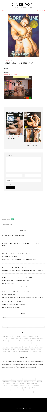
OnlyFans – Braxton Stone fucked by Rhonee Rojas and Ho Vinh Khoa (16, 291)
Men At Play (28, 345)
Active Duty (5, 336)
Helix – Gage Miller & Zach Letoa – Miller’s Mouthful (13, 301)
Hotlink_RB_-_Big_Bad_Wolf (10, 70)
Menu (3, 10)
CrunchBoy (25, 338)
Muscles (15, 60)
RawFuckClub (20, 349)
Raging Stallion (6, 349)
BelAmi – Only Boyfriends (7, 241)
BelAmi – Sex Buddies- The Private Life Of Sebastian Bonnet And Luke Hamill (18, 248)
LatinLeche (5, 345)
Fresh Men (33, 340)
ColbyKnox (11, 338)
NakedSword (25, 347)
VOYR (31, 351)
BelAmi (18, 336)
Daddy (5, 60)
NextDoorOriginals (34, 347)
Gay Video (9, 60)
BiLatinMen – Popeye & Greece (8, 294)
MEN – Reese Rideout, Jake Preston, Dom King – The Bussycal (15, 286)
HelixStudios (15, 342)
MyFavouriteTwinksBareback (15, 347)
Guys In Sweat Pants (7, 342)
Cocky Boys (5, 338)
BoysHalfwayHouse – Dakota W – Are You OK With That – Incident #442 (17, 274)
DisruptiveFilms (40, 338)
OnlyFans (41, 347)
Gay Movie (10, 136)
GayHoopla (39, 340)
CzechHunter (32, 338)
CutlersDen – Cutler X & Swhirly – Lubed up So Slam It (13, 288)
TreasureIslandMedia (23, 351)
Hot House (22, 342)
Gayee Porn (23, 4)
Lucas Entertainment (14, 345)
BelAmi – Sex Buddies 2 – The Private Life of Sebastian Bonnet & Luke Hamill (18, 250)
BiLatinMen (24, 336)
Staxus (4, 351)
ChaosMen (31, 336)
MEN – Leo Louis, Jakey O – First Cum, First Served (13, 235)
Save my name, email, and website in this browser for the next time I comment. (24, 184)
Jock (13, 60)
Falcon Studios (13, 340)
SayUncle (27, 349)
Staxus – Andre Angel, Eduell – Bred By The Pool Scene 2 (13, 304)
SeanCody (33, 349)
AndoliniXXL (12, 336)
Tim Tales (15, 351)
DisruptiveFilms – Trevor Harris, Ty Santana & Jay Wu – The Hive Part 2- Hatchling (19, 259)
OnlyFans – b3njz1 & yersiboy (8, 283)
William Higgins (37, 351)
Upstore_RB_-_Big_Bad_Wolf (10, 74)
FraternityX (26, 340)
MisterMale (5, 347)
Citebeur (36, 336)
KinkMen (28, 342)
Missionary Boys (35, 345)
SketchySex (39, 349)
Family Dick (20, 340)
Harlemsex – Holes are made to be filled (10, 238)
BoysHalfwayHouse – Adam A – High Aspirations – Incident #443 (15, 280)
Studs (19, 136)
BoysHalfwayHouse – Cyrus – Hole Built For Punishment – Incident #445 (17, 277)
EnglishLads (5, 340)
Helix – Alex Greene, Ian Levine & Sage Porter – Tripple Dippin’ (15, 267)
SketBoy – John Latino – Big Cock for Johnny (11, 307)
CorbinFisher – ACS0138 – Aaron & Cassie (11, 262)
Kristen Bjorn (34, 342)
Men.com (22, 345)
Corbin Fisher (18, 338)
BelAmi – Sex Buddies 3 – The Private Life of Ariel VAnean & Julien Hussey (17, 253)
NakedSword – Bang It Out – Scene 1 (9, 256)
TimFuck (9, 351)
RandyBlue (7, 102)
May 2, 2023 (21, 60)
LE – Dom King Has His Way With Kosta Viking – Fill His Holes (15, 264)
